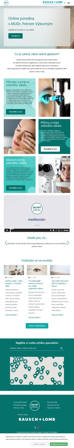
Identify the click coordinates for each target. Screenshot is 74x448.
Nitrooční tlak (52, 402)
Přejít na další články (37, 326)
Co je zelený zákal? (20, 402)
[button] (35, 376)
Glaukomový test (53, 405)
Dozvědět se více (15, 112)
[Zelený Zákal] (6, 3)
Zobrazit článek (11, 315)
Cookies (45, 432)
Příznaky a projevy (20, 405)
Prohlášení (54, 432)
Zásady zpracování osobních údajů (29, 432)
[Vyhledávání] (65, 3)
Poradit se (15, 36)
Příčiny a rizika (18, 408)
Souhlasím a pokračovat (58, 444)
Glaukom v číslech (53, 408)
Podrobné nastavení (39, 444)
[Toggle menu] (68, 3)
